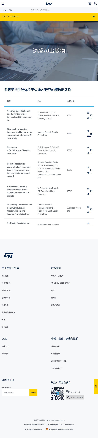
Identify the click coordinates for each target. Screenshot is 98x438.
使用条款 (28, 425)
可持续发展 (6, 290)
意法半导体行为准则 (58, 361)
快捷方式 (5, 346)
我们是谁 (5, 276)
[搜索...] (4, 9)
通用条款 (5, 327)
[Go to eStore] (90, 4)
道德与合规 (55, 346)
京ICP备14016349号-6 (33, 429)
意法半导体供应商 (8, 312)
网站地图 (5, 354)
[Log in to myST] (95, 3)
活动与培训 (55, 305)
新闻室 (53, 298)
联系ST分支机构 (57, 276)
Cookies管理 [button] (68, 425)
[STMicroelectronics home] (49, 3)
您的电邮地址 (6, 388)
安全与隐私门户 (57, 368)
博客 (3, 320)
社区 (53, 290)
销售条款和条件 (38, 425)
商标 (47, 425)
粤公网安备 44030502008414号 (61, 429)
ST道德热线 (55, 354)
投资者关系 (6, 283)
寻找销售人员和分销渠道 (60, 283)
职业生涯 (5, 305)
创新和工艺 (6, 298)
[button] (2, 3)
